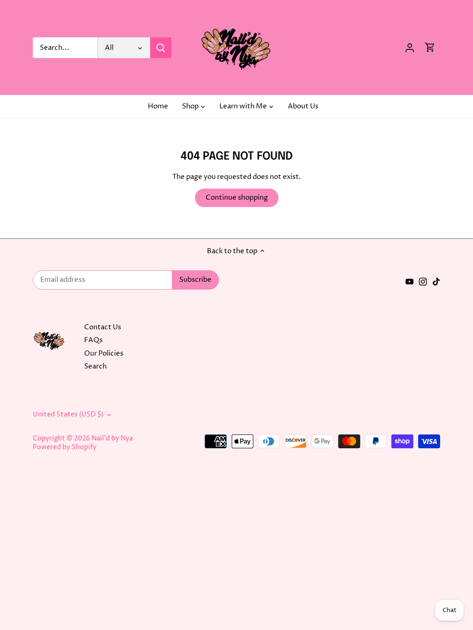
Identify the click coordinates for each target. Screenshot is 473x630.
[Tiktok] (436, 281)
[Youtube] (409, 281)
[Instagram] (423, 281)
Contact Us (102, 327)
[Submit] (160, 47)
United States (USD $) (68, 414)
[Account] (410, 47)
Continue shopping (237, 197)
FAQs (93, 340)
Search (95, 366)
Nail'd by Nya (112, 438)
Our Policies (103, 353)
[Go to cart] (430, 47)
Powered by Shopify (65, 447)
